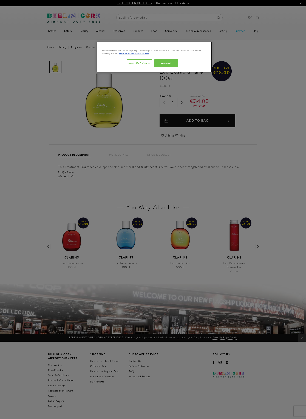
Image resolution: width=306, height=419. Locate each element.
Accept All (166, 63)
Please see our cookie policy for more (134, 53)
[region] (154, 57)
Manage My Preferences (139, 63)
